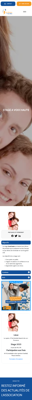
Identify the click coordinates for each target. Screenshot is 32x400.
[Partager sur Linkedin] (19, 236)
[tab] (16, 243)
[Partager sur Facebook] (12, 236)
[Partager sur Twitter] (16, 236)
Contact (9, 3)
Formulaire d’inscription (16, 359)
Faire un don (25, 3)
